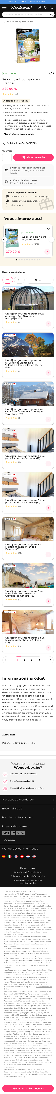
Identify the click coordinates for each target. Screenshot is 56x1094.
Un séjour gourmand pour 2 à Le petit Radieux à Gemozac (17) (25, 457)
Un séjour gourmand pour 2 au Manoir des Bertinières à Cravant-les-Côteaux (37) (24, 593)
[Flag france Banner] (15, 856)
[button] (4, 239)
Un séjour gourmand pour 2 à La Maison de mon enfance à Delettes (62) (25, 547)
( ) (28, 1088)
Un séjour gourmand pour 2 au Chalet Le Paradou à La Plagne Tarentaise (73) (24, 411)
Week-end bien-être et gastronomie (34, 238)
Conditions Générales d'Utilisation (28, 880)
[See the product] (47, 252)
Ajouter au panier (35, 157)
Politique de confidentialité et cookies (28, 876)
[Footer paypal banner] (20, 833)
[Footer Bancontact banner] (13, 833)
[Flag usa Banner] (33, 856)
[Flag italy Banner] (8, 856)
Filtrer (38, 280)
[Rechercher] (51, 14)
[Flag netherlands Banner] (27, 856)
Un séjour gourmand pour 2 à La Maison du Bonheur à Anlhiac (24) (25, 640)
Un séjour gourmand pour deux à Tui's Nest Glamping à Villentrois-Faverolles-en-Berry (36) (24, 364)
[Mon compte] (39, 7)
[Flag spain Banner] (2, 856)
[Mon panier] (51, 7)
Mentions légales (27, 868)
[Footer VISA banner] (5, 833)
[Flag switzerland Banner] (21, 856)
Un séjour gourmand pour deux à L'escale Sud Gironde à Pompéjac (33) (24, 316)
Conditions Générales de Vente (27, 872)
